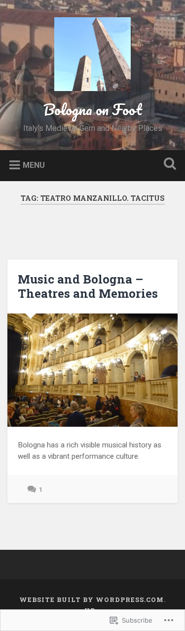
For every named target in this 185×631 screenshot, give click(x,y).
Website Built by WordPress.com (91, 599)
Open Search (168, 164)
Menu (34, 164)
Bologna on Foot (92, 109)
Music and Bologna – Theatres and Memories (88, 286)
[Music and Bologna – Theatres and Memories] (92, 370)
